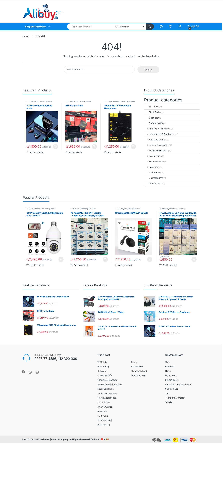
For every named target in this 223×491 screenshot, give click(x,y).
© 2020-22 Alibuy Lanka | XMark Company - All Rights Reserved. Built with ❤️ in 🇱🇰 (66, 439)
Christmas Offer (156, 123)
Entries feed (137, 366)
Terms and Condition (175, 397)
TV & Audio (154, 172)
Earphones (163, 208)
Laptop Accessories (158, 145)
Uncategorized (156, 178)
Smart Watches (156, 161)
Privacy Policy (172, 380)
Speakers (153, 167)
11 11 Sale (30, 101)
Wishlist (168, 402)
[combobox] (90, 26)
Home (25, 36)
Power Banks (155, 156)
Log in (134, 362)
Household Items (157, 139)
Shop (167, 393)
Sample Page (171, 388)
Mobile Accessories (158, 150)
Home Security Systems (45, 208)
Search (148, 69)
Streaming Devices (88, 208)
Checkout (170, 366)
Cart (167, 362)
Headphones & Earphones (124, 101)
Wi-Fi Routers (155, 183)
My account (171, 375)
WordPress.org (138, 375)
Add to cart (55, 146)
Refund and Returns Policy (178, 384)
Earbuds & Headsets (43, 101)
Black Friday (155, 112)
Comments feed (139, 371)
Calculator (154, 117)
